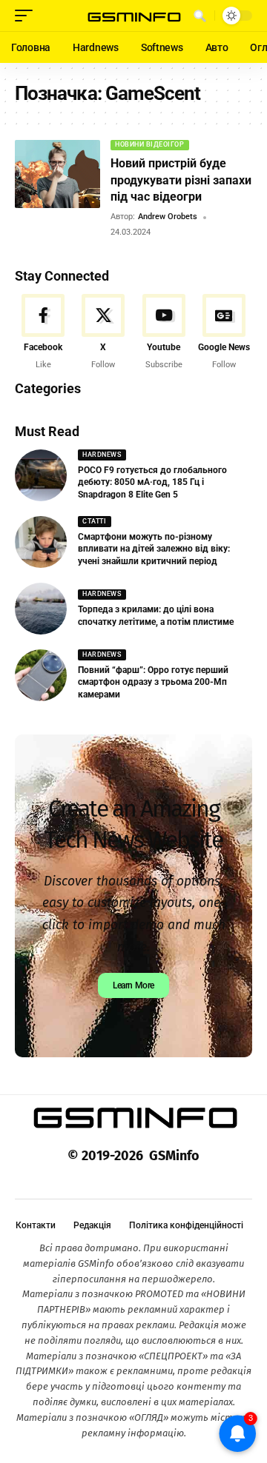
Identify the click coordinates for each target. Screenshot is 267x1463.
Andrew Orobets (167, 216)
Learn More (133, 985)
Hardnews (101, 454)
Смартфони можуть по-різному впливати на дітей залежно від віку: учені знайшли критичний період (154, 549)
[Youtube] (164, 332)
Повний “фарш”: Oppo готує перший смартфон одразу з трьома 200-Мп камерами (153, 682)
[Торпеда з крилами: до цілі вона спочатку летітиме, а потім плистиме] (41, 609)
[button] (27, 15)
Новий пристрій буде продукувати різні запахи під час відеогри (181, 180)
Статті (94, 521)
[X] (103, 332)
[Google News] (224, 332)
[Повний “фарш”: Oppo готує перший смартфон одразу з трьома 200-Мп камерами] (41, 675)
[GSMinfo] (133, 15)
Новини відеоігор (149, 144)
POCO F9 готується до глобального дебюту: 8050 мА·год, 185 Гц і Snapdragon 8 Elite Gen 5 (152, 482)
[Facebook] (43, 332)
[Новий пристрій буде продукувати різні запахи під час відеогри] (57, 174)
